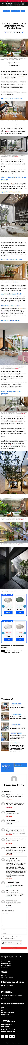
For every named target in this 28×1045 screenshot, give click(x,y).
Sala (22, 11)
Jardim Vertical (18, 650)
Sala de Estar (15, 645)
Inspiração (18, 1)
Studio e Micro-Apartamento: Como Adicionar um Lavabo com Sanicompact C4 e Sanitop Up (18, 738)
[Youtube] (13, 1036)
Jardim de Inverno (10, 650)
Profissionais (4, 967)
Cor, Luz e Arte (18, 765)
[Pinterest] (10, 1036)
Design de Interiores (6, 965)
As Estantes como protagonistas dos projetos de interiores (17, 707)
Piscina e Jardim (15, 11)
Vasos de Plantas (15, 652)
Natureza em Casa (4, 647)
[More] (22, 32)
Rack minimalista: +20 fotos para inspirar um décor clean (18, 727)
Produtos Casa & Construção (8, 1029)
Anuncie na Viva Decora (7, 977)
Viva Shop (24, 1)
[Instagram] (6, 1036)
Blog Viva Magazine (6, 998)
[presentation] (3, 606)
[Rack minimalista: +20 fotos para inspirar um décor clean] (5, 726)
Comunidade (11, 1)
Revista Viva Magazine (6, 1024)
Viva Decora (4, 1)
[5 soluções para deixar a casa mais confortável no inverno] (5, 716)
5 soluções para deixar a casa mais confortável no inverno (18, 717)
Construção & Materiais (16, 733)
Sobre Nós (3, 975)
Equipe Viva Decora (15, 62)
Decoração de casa (20, 645)
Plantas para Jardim (6, 652)
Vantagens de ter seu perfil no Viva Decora (11, 995)
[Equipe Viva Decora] (9, 63)
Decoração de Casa (6, 963)
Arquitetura (4, 960)
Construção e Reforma (6, 961)
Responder (9, 799)
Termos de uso (5, 987)
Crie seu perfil (4, 997)
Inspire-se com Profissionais (8, 1031)
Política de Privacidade (7, 985)
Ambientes (6, 11)
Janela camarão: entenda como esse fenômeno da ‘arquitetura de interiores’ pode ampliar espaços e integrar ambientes (17, 748)
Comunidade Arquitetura (7, 1028)
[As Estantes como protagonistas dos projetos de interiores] (5, 706)
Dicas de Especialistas (16, 703)
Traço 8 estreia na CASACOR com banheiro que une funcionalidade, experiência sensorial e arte (7, 768)
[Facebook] (2, 1036)
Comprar (8, 612)
